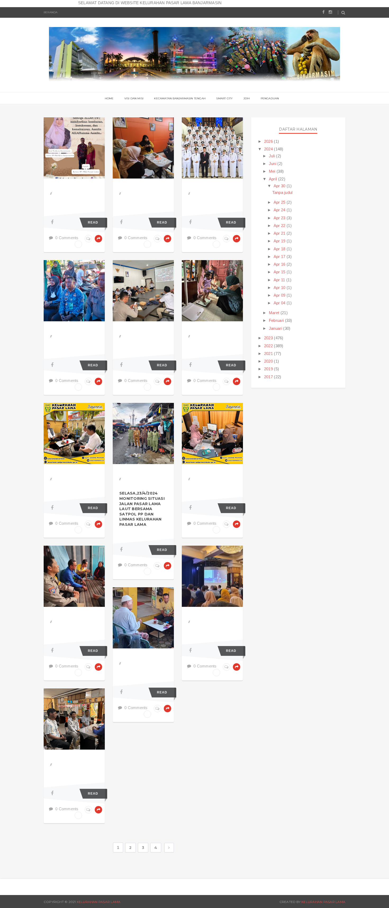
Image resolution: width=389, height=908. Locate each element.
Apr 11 (280, 280)
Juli (272, 156)
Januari (276, 328)
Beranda (50, 12)
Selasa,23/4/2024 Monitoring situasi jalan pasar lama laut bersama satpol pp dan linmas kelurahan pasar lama (142, 509)
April (273, 179)
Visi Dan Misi (134, 98)
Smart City (224, 98)
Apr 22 (280, 225)
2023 (269, 338)
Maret (275, 312)
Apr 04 (280, 303)
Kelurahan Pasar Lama (99, 902)
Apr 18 (280, 249)
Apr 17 (280, 256)
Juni (273, 163)
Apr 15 (280, 272)
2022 (269, 346)
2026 (269, 141)
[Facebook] (52, 222)
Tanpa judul (282, 192)
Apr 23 (280, 218)
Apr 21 (280, 233)
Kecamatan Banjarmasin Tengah (180, 98)
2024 (269, 149)
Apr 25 (280, 202)
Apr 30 (280, 186)
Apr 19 (280, 241)
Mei (273, 171)
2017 (269, 377)
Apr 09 (280, 295)
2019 (269, 369)
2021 (269, 353)
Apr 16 (280, 264)
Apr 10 (280, 287)
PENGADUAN (270, 98)
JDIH (246, 98)
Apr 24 (280, 210)
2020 (269, 361)
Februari (277, 320)
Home (109, 98)
